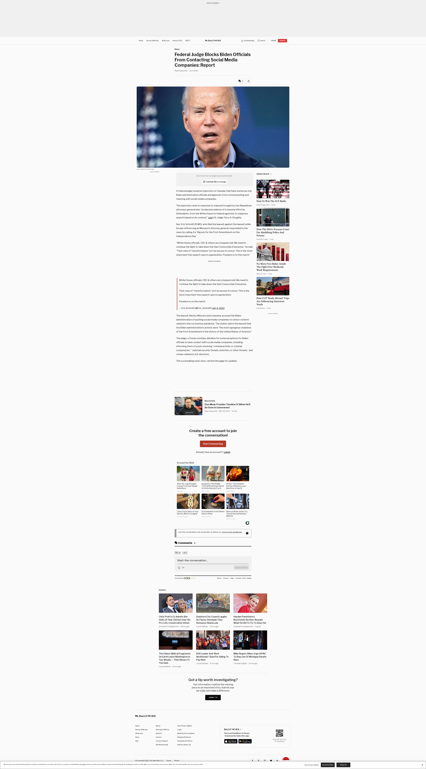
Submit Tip (213, 697)
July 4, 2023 (218, 308)
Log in (227, 452)
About (158, 726)
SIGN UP (282, 40)
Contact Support (162, 741)
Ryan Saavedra (181, 71)
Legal (179, 730)
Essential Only (327, 765)
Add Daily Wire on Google (216, 182)
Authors (159, 733)
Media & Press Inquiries (186, 733)
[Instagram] (265, 760)
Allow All (343, 765)
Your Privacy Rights (184, 726)
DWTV (187, 40)
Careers (159, 737)
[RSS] (277, 760)
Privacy (176, 760)
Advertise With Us (162, 730)
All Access (166, 40)
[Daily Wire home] (213, 40)
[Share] (248, 81)
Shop (137, 737)
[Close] (422, 764)
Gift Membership (162, 745)
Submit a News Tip (184, 745)
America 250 (177, 40)
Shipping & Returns (184, 737)
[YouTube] (271, 760)
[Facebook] (252, 760)
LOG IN (273, 40)
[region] (213, 765)
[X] (258, 760)
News (141, 40)
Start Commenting (213, 443)
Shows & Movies (152, 40)
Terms (168, 760)
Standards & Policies (184, 741)
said (210, 217)
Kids (137, 741)
